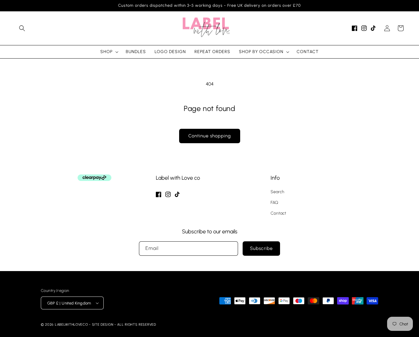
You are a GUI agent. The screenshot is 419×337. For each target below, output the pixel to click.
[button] (22, 28)
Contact (278, 213)
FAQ (274, 202)
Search (277, 191)
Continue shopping (209, 136)
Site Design (102, 325)
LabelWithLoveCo (71, 325)
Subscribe (261, 248)
